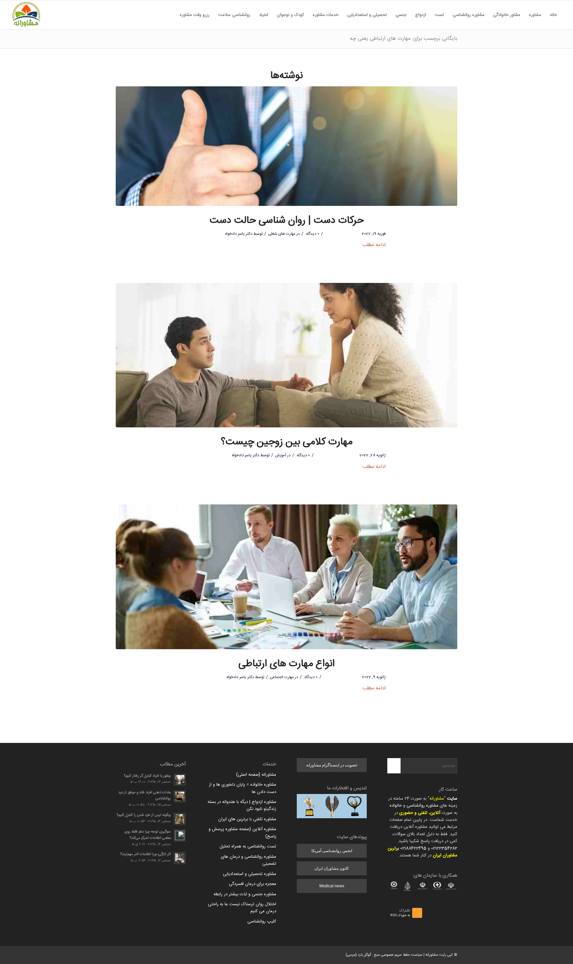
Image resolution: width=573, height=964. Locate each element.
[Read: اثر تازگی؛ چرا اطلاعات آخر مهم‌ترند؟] (180, 858)
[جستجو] (171, 15)
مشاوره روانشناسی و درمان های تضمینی (248, 860)
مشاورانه (436, 798)
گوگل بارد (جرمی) (358, 955)
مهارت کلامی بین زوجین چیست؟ (286, 442)
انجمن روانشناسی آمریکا (331, 850)
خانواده (396, 805)
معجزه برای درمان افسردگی (252, 884)
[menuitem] (553, 15)
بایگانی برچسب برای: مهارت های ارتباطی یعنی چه (403, 38)
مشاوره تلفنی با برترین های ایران (247, 819)
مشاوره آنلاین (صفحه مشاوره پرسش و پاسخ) (242, 833)
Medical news (331, 886)
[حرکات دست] (286, 146)
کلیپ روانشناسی (261, 921)
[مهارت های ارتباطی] (286, 576)
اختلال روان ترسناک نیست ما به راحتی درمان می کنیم (242, 908)
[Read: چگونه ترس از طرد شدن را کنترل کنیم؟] (180, 819)
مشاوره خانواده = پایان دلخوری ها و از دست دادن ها (242, 788)
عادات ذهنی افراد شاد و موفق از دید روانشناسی (144, 795)
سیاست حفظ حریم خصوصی (401, 955)
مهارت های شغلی (281, 233)
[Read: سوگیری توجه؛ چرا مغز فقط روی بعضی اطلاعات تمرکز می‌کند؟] (180, 835)
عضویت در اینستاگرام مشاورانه (331, 765)
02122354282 (444, 848)
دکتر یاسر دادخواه (238, 233)
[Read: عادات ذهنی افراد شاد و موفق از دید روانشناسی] (180, 796)
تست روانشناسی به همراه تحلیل (248, 846)
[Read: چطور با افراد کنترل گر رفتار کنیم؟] (180, 780)
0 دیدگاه (312, 233)
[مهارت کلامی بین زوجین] (286, 355)
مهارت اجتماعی (282, 677)
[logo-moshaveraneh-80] (26, 15)
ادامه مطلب (374, 245)
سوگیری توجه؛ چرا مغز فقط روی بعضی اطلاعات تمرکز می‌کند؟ (147, 835)
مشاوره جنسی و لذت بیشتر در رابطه (245, 894)
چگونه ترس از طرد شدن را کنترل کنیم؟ (144, 815)
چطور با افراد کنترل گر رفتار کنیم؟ (147, 776)
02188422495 (413, 848)
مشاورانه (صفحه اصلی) (256, 774)
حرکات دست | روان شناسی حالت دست (287, 221)
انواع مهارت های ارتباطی (286, 664)
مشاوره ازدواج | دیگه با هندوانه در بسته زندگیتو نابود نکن (242, 805)
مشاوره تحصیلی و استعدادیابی (249, 874)
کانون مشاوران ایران (331, 868)
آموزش (280, 455)
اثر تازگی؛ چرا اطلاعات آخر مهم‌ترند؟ (145, 854)
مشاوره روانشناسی (422, 805)
